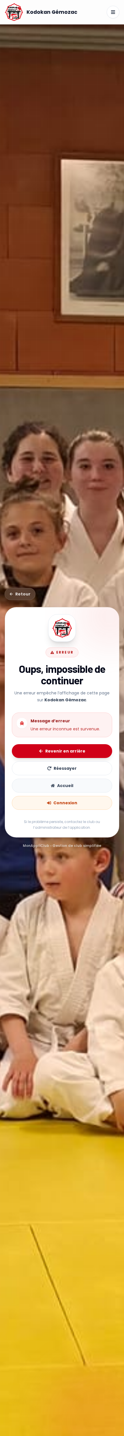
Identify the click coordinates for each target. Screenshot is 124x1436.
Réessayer (65, 768)
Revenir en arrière (65, 751)
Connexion (65, 803)
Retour (23, 594)
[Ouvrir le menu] (113, 12)
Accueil (65, 785)
